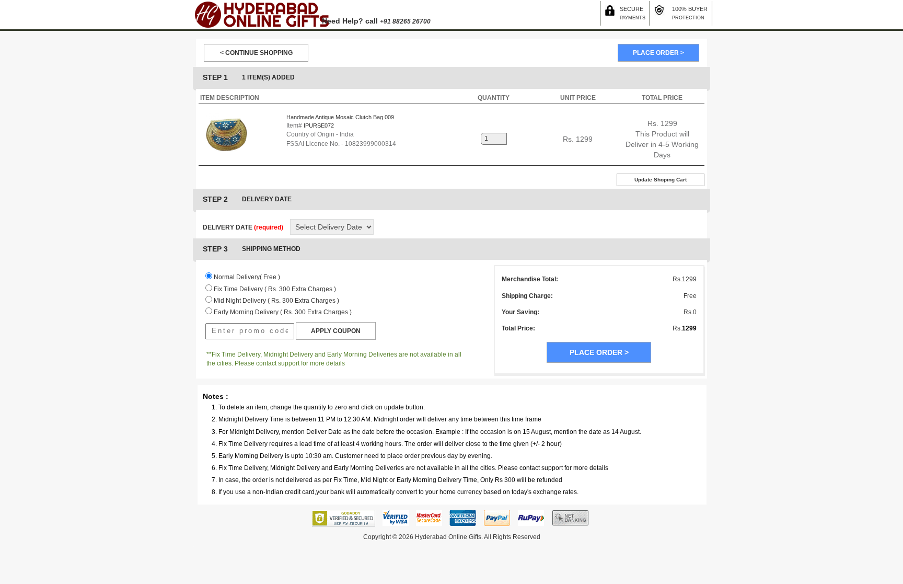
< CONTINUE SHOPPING (256, 52)
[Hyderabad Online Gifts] (261, 14)
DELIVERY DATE (243, 227)
